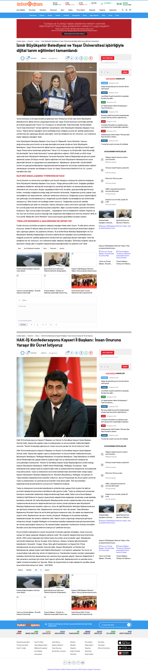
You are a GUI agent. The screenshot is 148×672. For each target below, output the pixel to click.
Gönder (23, 325)
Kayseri (47, 570)
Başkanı (20, 570)
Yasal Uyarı (97, 669)
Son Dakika (21, 10)
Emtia (110, 15)
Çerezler (74, 669)
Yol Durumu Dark (22, 645)
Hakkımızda (51, 669)
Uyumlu (62, 248)
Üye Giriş (101, 642)
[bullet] (45, 324)
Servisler (32, 10)
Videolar (92, 10)
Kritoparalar (76, 15)
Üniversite (53, 248)
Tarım (45, 248)
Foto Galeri (81, 10)
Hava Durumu (60, 632)
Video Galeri (89, 645)
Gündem (43, 10)
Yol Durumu (110, 632)
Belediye (28, 570)
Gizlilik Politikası (66, 669)
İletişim (58, 669)
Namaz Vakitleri (32, 632)
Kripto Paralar (125, 632)
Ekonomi (53, 10)
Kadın (70, 10)
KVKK (79, 669)
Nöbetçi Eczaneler (40, 648)
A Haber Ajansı (21, 41)
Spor (62, 10)
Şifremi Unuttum (104, 648)
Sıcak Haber (89, 654)
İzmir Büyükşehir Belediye (32, 248)
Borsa (85, 15)
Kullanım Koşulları (87, 669)
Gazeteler (113, 10)
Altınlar (50, 15)
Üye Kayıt (101, 645)
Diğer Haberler (94, 15)
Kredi (117, 15)
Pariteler (66, 15)
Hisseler (57, 15)
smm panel (38, 654)
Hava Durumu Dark (23, 642)
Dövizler (42, 15)
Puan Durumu (74, 632)
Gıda (19, 248)
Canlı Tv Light (21, 648)
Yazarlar (102, 10)
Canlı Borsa (32, 15)
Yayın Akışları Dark (40, 645)
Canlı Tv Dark (38, 642)
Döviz (103, 15)
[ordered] (42, 324)
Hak (36, 570)
